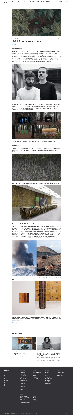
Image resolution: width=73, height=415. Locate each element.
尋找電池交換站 (60, 375)
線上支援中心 (47, 372)
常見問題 (46, 374)
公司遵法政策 (35, 413)
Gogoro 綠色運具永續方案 (25, 402)
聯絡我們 (46, 384)
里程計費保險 (22, 399)
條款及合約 (30, 413)
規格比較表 (22, 388)
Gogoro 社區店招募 (23, 396)
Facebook (7, 375)
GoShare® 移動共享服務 (24, 397)
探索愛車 (21, 389)
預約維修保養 (47, 377)
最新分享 (5, 4)
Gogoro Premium (23, 378)
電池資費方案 (59, 374)
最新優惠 (34, 375)
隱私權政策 (22, 413)
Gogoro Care (47, 375)
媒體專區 (15, 4)
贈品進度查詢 (47, 381)
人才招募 (34, 400)
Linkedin (7, 384)
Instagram (7, 382)
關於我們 (10, 4)
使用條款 (26, 413)
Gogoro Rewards (48, 383)
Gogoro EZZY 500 (23, 380)
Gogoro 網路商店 (36, 374)
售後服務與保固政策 (48, 378)
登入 (68, 1)
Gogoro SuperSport (24, 374)
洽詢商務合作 (22, 404)
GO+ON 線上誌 (26, 4)
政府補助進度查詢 (48, 380)
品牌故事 (20, 4)
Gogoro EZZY (22, 381)
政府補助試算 (35, 377)
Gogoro (7, 1)
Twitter (7, 380)
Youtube (7, 378)
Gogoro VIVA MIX (23, 384)
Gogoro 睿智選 (35, 378)
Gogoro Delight (23, 375)
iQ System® (22, 386)
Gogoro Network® (60, 372)
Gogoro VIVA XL (23, 383)
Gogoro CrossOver (23, 377)
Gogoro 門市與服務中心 (37, 372)
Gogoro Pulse (22, 372)
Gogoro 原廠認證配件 (24, 400)
